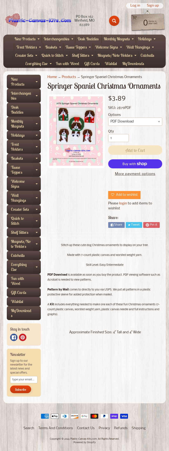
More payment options (135, 174)
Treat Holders (29, 47)
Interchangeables (59, 39)
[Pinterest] (22, 337)
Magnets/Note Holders (117, 56)
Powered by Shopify (85, 442)
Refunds (121, 428)
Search (28, 428)
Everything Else (39, 64)
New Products (27, 39)
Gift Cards (92, 63)
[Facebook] (14, 337)
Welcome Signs (109, 47)
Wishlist (111, 63)
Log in (135, 5)
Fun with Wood (67, 63)
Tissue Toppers (78, 47)
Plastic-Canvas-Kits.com (83, 439)
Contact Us (86, 428)
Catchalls (147, 55)
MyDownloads (133, 63)
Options (114, 115)
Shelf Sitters (83, 56)
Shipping (139, 428)
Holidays (147, 39)
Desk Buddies (88, 38)
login (123, 203)
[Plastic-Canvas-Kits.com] (37, 20)
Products (69, 77)
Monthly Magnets (119, 39)
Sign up (153, 5)
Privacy (104, 428)
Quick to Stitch (55, 56)
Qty (111, 131)
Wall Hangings (140, 47)
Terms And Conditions (55, 428)
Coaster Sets (26, 56)
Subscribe (20, 389)
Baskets (53, 47)
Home (52, 77)
